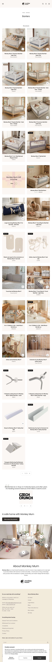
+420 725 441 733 (10, 604)
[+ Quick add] (23, 49)
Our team (30, 597)
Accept (39, 658)
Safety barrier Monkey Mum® (13, 359)
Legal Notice (31, 602)
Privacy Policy (14, 653)
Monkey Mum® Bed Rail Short (38, 190)
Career (29, 600)
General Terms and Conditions (9, 620)
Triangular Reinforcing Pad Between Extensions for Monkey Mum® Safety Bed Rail (13, 464)
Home (23, 12)
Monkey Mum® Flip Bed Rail (38, 156)
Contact (4, 633)
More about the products (10, 519)
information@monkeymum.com (13, 602)
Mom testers (31, 610)
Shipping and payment (7, 628)
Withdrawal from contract (8, 623)
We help (30, 612)
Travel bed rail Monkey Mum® (13, 291)
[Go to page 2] (29, 473)
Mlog (29, 605)
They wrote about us (33, 607)
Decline (25, 658)
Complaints (5, 625)
